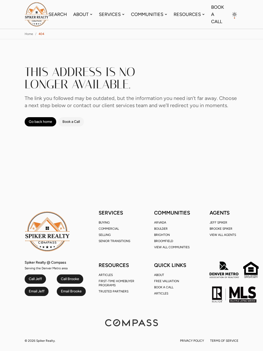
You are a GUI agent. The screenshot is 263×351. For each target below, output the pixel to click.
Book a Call (217, 14)
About (81, 14)
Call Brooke (70, 279)
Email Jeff (36, 291)
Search (58, 14)
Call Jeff (35, 279)
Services (110, 14)
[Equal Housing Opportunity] (251, 270)
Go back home (40, 121)
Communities (147, 14)
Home (29, 34)
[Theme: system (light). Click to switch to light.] (234, 14)
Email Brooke (71, 291)
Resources (187, 14)
